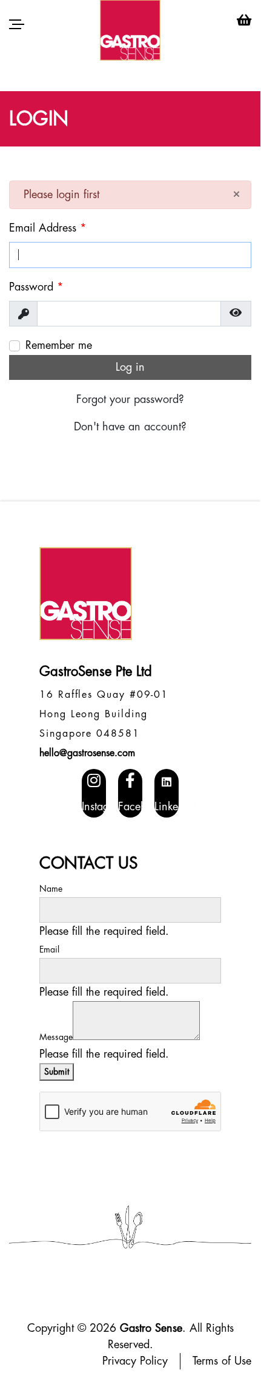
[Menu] (16, 24)
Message (56, 1037)
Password (36, 286)
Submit (56, 1071)
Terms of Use (222, 1360)
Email (49, 949)
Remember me (58, 345)
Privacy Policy (135, 1360)
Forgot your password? (130, 399)
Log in (130, 367)
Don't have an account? (130, 426)
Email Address (48, 227)
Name (50, 888)
